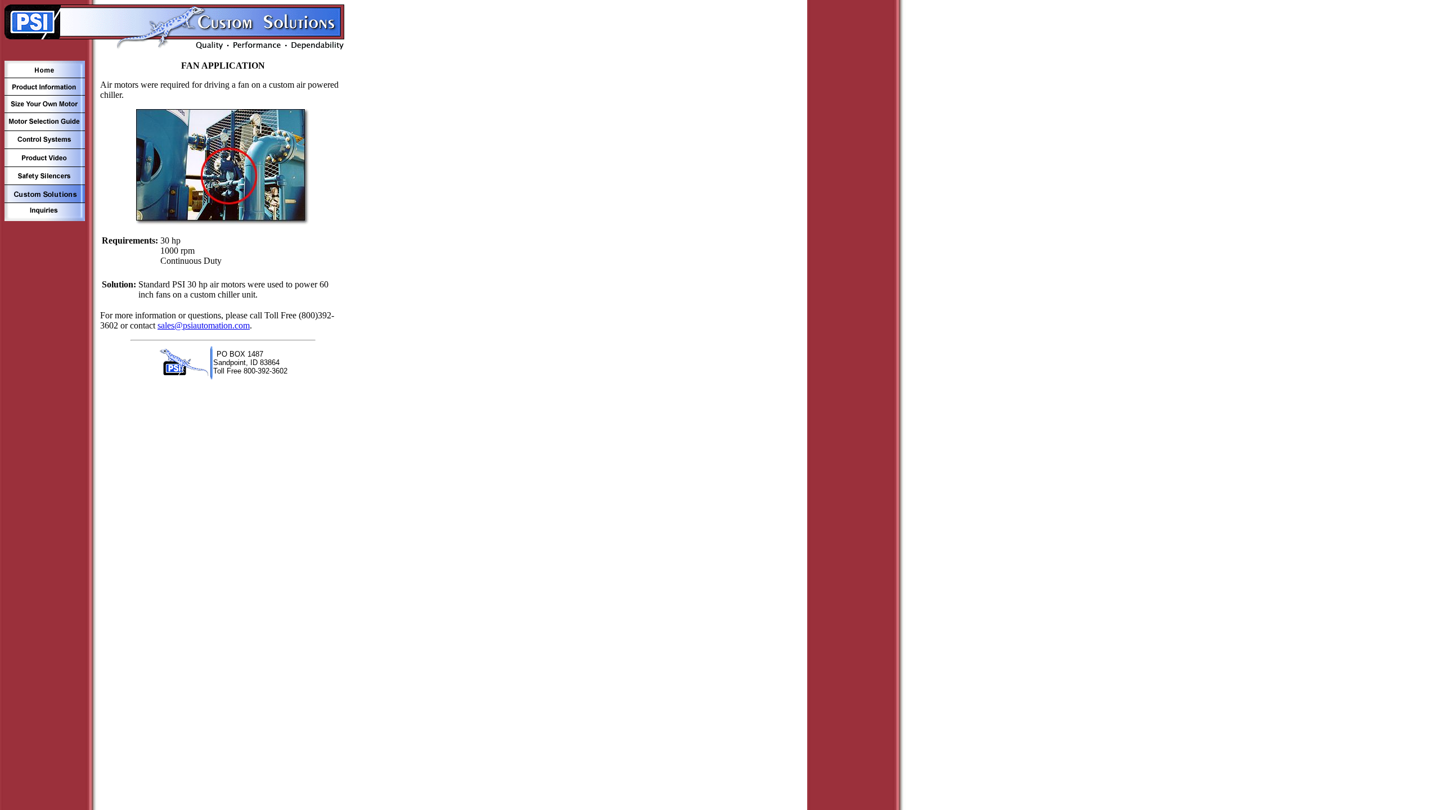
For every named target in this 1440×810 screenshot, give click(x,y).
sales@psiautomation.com (204, 325)
